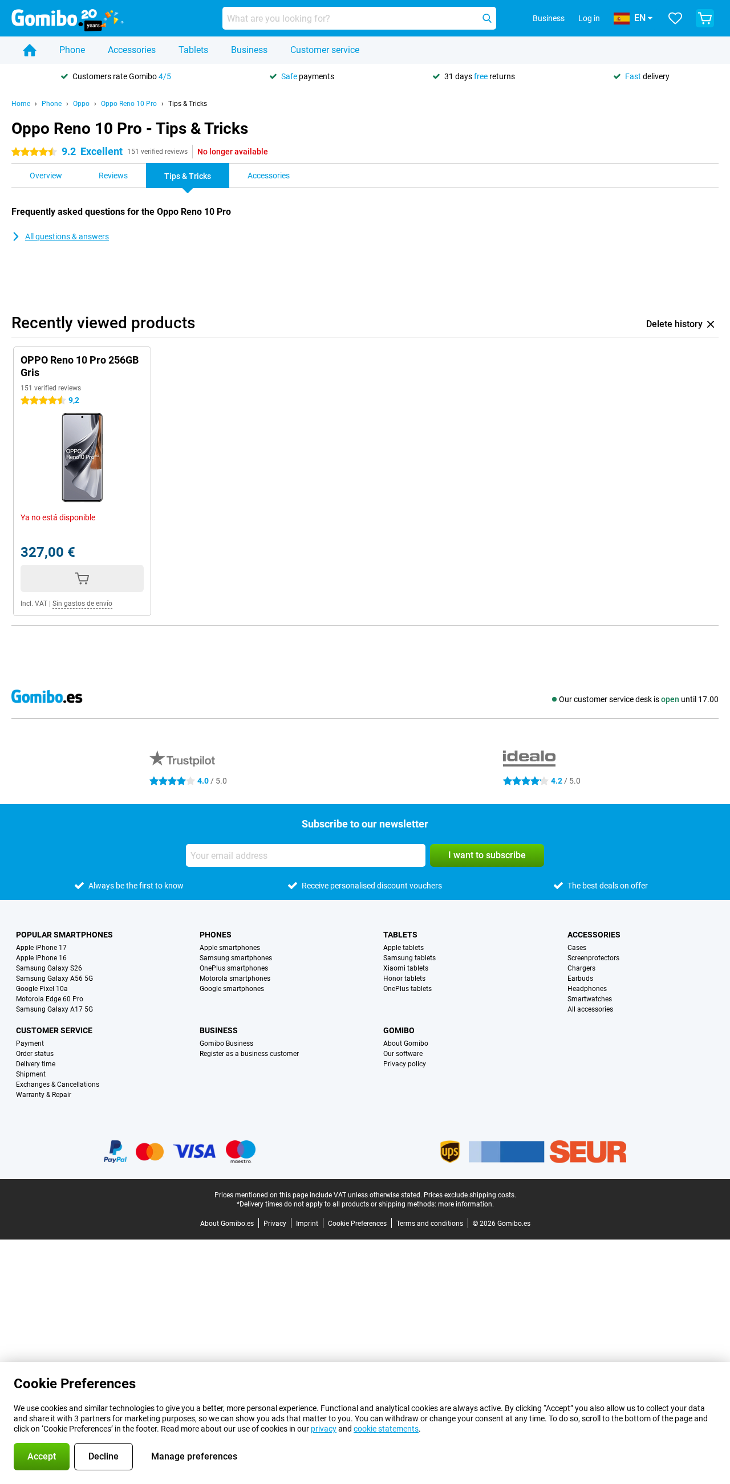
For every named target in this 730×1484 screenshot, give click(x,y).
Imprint (307, 1224)
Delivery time (35, 1064)
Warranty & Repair (43, 1095)
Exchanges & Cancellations (57, 1084)
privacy (323, 1428)
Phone (72, 49)
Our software (403, 1054)
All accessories (590, 1009)
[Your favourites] (675, 18)
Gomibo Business (226, 1043)
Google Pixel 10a (42, 989)
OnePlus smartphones (234, 968)
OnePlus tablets (407, 989)
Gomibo (399, 1030)
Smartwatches (589, 999)
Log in (589, 18)
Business (249, 49)
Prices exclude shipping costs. (470, 1195)
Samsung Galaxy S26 (49, 968)
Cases (576, 948)
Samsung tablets (409, 958)
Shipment (31, 1074)
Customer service (324, 49)
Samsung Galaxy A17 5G (54, 1009)
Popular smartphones (64, 934)
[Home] (29, 50)
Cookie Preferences (357, 1224)
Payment (30, 1043)
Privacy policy (404, 1064)
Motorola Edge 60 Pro (49, 999)
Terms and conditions (429, 1224)
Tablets (193, 49)
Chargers (581, 968)
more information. (466, 1204)
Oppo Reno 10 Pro (129, 104)
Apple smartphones (230, 948)
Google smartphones (232, 989)
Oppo (81, 104)
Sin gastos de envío (82, 604)
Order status (35, 1054)
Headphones (587, 989)
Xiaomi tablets (405, 968)
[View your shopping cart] (705, 18)
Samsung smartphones (236, 958)
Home (20, 104)
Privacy (274, 1224)
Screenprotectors (593, 958)
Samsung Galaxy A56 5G (54, 978)
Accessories (132, 49)
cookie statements (386, 1428)
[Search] (487, 18)
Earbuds (580, 978)
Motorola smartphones (235, 978)
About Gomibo (405, 1043)
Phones (216, 934)
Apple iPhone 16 (41, 958)
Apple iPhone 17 (41, 948)
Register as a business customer (249, 1054)
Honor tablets (404, 978)
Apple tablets (403, 948)
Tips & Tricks (187, 104)
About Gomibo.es (227, 1224)
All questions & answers (67, 236)
